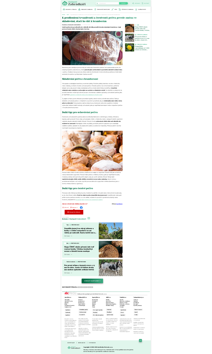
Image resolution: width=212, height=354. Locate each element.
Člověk (121, 299)
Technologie (81, 305)
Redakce (81, 342)
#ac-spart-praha (97, 310)
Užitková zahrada (127, 9)
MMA (93, 305)
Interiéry (108, 301)
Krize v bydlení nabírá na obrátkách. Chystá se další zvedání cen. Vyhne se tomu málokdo (112, 321)
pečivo (85, 287)
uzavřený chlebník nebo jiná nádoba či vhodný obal (86, 94)
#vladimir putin (83, 309)
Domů (63, 14)
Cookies (92, 342)
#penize (123, 315)
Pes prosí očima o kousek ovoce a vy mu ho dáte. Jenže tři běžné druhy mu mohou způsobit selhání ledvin (79, 267)
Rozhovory (81, 302)
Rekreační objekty (111, 304)
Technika (122, 305)
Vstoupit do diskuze (74, 212)
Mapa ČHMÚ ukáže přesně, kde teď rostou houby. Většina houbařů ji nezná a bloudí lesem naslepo (79, 249)
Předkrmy (136, 302)
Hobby (107, 299)
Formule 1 (95, 301)
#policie (67, 315)
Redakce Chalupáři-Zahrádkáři (71, 24)
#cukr (136, 314)
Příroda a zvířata (124, 304)
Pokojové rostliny (103, 9)
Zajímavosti (142, 9)
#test (122, 312)
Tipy (115, 9)
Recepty (136, 304)
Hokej (93, 304)
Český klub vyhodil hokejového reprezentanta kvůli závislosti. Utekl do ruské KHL (97, 321)
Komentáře (81, 301)
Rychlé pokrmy (138, 305)
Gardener (119, 204)
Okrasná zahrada (87, 9)
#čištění (109, 309)
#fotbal (95, 312)
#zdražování (82, 312)
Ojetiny (67, 302)
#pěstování (110, 314)
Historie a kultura (125, 301)
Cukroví (136, 299)
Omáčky (136, 301)
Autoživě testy (69, 301)
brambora (80, 287)
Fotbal (94, 302)
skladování (90, 287)
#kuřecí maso (138, 309)
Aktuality (67, 299)
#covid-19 (82, 314)
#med (135, 312)
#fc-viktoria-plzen (98, 315)
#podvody (123, 310)
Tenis (93, 307)
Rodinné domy (110, 305)
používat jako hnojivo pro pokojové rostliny (89, 199)
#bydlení (109, 312)
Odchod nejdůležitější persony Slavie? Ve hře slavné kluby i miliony (98, 329)
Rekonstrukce (110, 302)
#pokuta (67, 310)
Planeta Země (123, 302)
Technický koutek (69, 305)
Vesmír (122, 307)
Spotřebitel (81, 304)
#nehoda (67, 312)
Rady (66, 304)
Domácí (80, 299)
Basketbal (95, 299)
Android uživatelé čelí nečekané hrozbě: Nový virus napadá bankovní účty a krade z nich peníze (126, 321)
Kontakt (71, 342)
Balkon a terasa (71, 9)
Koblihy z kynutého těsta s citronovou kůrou (139, 324)
